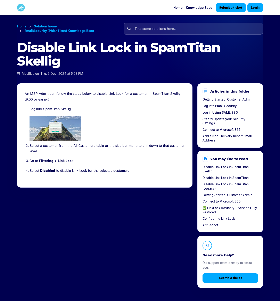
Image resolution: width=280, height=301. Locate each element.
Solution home (45, 26)
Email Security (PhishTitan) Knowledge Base (59, 31)
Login (255, 7)
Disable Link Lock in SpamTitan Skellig (226, 169)
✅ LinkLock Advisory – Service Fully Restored (230, 210)
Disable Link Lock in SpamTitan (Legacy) (226, 186)
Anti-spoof (210, 225)
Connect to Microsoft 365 (221, 130)
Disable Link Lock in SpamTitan (226, 178)
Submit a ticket (230, 7)
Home (178, 8)
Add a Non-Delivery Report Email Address (227, 138)
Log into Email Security (220, 106)
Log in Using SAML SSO (220, 112)
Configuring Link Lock (219, 219)
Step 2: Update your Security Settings (224, 121)
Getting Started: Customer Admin (227, 99)
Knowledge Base (199, 8)
